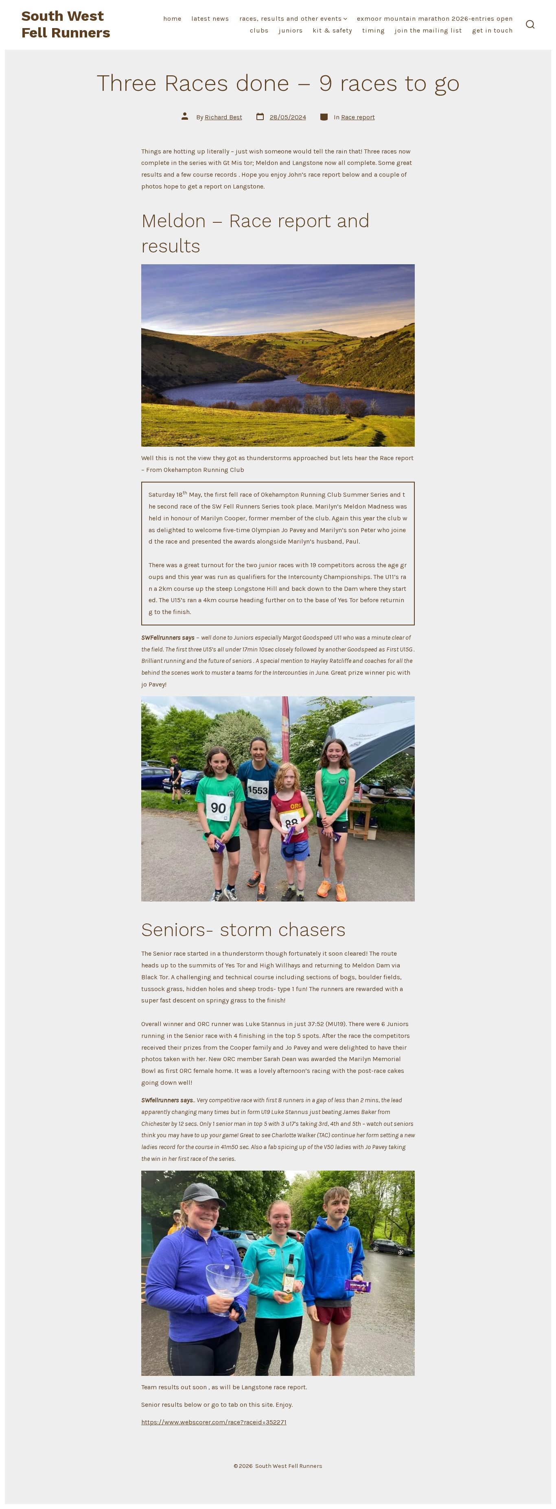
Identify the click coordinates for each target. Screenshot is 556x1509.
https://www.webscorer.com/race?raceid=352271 (214, 1422)
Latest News (210, 18)
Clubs (259, 30)
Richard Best (223, 117)
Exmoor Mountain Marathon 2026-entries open (435, 18)
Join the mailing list (428, 30)
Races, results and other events (290, 18)
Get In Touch (492, 30)
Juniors (291, 30)
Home (172, 18)
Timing (373, 30)
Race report (358, 117)
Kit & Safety (332, 30)
